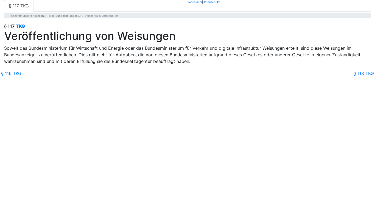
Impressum (195, 1)
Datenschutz (211, 1)
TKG (20, 26)
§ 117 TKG (19, 6)
